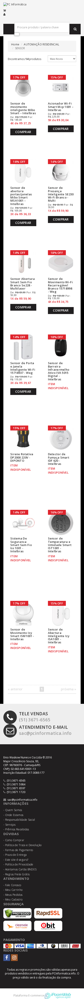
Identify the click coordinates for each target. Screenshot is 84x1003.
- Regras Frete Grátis (16, 874)
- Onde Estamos (13, 815)
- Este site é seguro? (15, 860)
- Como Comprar (13, 840)
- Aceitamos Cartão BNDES (20, 869)
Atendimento (16, 878)
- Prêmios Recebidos (16, 829)
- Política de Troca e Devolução (22, 845)
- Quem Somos (12, 810)
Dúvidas (11, 833)
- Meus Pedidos (12, 895)
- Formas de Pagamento (18, 850)
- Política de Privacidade (18, 864)
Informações (15, 803)
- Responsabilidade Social (19, 820)
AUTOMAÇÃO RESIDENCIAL (41, 44)
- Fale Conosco (12, 885)
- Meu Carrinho (12, 890)
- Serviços (9, 825)
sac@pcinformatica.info (45, 730)
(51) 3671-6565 (34, 717)
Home (15, 44)
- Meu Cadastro (12, 899)
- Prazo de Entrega (15, 855)
